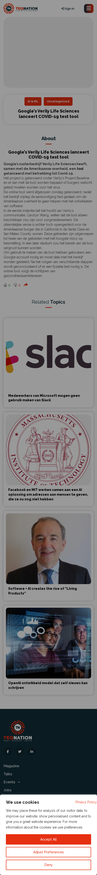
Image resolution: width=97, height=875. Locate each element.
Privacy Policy (86, 802)
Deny (48, 865)
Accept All (48, 839)
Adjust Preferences (48, 852)
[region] (48, 835)
